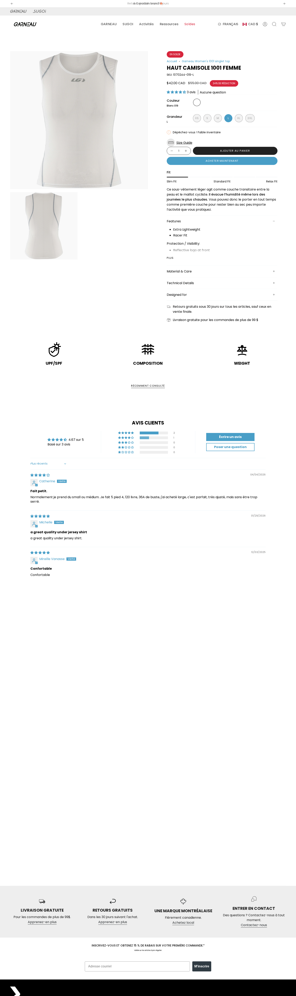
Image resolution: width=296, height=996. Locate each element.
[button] (109, 24)
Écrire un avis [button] (230, 437)
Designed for (177, 294)
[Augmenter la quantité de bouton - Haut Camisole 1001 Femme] (186, 151)
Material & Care (179, 271)
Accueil (172, 61)
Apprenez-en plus (42, 922)
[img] (40, 475)
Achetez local (183, 922)
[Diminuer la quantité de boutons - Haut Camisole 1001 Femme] (171, 151)
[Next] (284, 3)
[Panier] (283, 24)
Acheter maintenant (222, 161)
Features (174, 221)
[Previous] (12, 3)
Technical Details (180, 283)
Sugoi (42, 11)
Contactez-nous (254, 925)
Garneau (19, 11)
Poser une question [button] (230, 447)
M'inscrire (201, 966)
